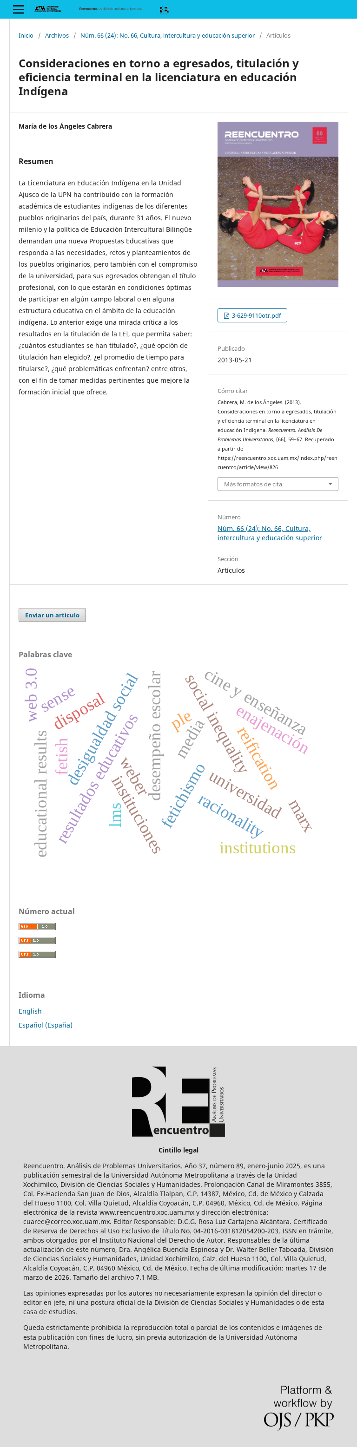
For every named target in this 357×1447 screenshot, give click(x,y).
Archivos (57, 35)
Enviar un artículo (52, 615)
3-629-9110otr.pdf (256, 315)
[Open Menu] (18, 9)
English (30, 1011)
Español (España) (46, 1025)
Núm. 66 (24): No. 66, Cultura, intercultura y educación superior (167, 35)
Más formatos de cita (253, 484)
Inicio (26, 35)
